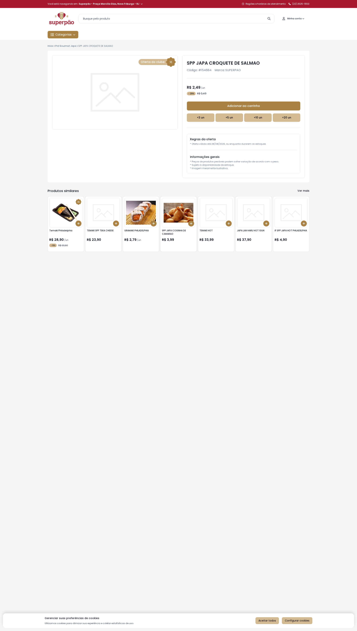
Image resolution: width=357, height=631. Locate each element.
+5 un (229, 117)
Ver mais (303, 191)
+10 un (258, 117)
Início (51, 45)
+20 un (286, 117)
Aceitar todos (267, 620)
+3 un (200, 117)
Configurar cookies (297, 620)
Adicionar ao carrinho (243, 106)
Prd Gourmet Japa (65, 45)
